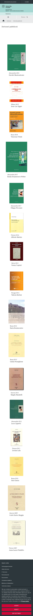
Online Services (5, 569)
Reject (16, 609)
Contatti (27, 1)
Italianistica (8, 13)
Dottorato (9, 21)
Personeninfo (5, 577)
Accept (16, 605)
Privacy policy (25, 601)
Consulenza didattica (7, 580)
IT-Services (4, 572)
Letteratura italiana (6, 586)
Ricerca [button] (23, 17)
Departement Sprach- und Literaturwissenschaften (15, 10)
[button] (8, 17)
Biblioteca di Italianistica (7, 583)
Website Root (3, 21)
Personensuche (5, 574)
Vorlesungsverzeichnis (7, 566)
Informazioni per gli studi (10, 1)
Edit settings (16, 613)
